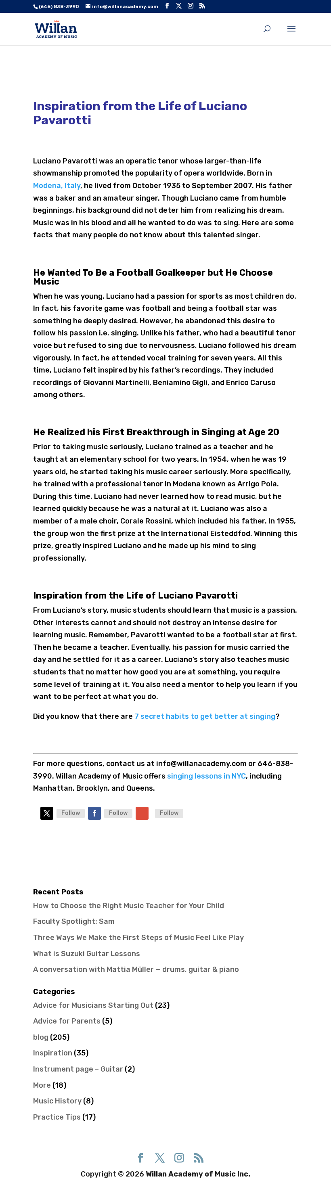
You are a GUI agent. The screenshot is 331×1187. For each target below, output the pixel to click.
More (42, 1085)
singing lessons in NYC (206, 776)
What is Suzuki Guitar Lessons (86, 953)
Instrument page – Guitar (78, 1069)
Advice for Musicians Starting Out (93, 1005)
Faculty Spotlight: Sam (74, 921)
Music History (57, 1101)
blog (40, 1037)
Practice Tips (57, 1117)
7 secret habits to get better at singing (204, 716)
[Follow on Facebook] (94, 813)
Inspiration (52, 1053)
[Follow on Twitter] (46, 813)
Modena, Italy (56, 185)
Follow (70, 813)
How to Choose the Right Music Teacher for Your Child (128, 905)
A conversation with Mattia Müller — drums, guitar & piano (136, 969)
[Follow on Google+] (142, 813)
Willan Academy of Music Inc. (198, 1174)
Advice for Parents (67, 1021)
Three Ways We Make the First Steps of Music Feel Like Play (138, 937)
